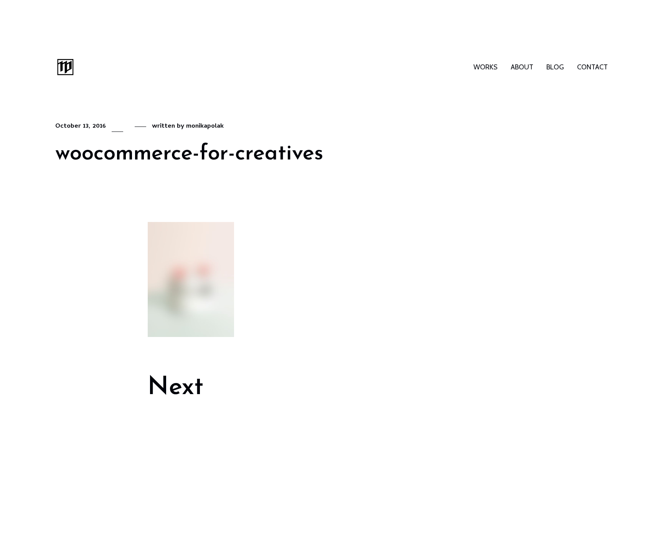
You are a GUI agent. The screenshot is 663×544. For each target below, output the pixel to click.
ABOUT (522, 67)
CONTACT (592, 67)
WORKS (485, 67)
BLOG (555, 67)
